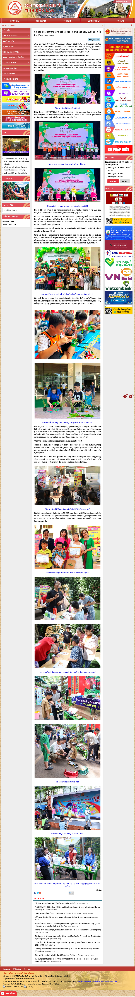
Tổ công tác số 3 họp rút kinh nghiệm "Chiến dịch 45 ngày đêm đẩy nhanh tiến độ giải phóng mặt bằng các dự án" (68, 937)
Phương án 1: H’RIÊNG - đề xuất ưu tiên (119, 168)
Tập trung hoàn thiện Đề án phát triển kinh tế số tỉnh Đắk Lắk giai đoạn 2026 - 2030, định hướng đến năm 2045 (66, 960)
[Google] (40, 893)
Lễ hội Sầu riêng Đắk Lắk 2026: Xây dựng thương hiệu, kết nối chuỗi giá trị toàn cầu (16, 161)
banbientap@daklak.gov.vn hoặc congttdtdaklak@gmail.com (97, 981)
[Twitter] (38, 893)
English (126, 1)
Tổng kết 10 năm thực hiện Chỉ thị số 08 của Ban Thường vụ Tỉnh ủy (64, 955)
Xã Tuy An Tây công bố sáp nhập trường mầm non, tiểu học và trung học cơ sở (66, 918)
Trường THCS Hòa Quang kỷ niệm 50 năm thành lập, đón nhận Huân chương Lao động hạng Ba (68, 930)
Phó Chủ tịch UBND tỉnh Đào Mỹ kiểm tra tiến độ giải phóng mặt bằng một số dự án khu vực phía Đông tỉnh (67, 908)
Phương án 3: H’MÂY (115, 176)
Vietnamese (119, 1)
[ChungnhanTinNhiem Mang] (13, 986)
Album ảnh (7, 178)
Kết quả (124, 181)
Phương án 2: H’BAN (115, 173)
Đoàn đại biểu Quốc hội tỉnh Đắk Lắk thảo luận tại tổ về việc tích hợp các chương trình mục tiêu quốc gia (67, 949)
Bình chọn (113, 181)
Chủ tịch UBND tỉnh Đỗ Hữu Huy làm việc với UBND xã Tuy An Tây (64, 913)
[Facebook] (35, 893)
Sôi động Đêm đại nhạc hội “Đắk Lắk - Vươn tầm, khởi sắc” (61, 903)
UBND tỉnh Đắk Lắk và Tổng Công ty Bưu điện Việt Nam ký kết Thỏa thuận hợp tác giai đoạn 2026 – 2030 (67, 943)
